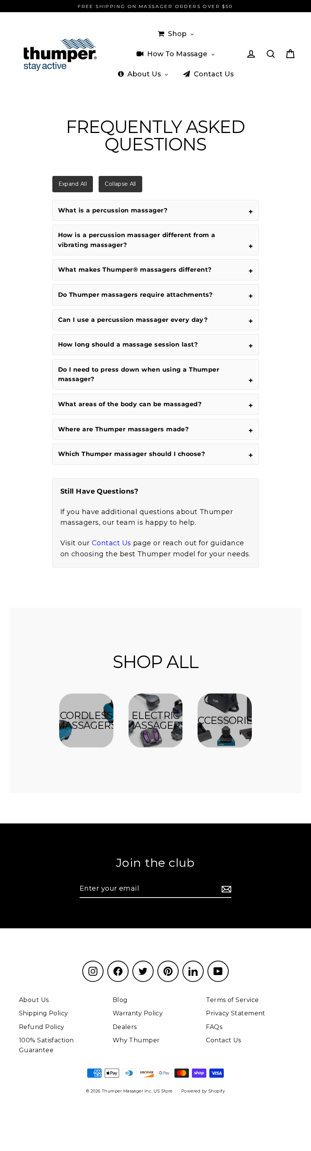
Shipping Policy (43, 1013)
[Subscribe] (225, 889)
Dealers (125, 1027)
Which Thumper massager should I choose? (131, 454)
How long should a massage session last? (128, 344)
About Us (34, 1000)
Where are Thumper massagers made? (123, 429)
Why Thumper (136, 1040)
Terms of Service (232, 1000)
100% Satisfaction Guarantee (46, 1045)
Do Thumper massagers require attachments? (135, 294)
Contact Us (111, 543)
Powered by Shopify (203, 1091)
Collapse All (120, 183)
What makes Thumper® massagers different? (135, 269)
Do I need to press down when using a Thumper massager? (139, 374)
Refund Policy (41, 1027)
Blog (120, 1000)
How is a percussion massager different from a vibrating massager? (136, 240)
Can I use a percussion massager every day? (133, 319)
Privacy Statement (235, 1013)
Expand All (72, 183)
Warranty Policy (138, 1013)
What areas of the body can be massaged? (130, 404)
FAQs (214, 1027)
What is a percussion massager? (113, 210)
